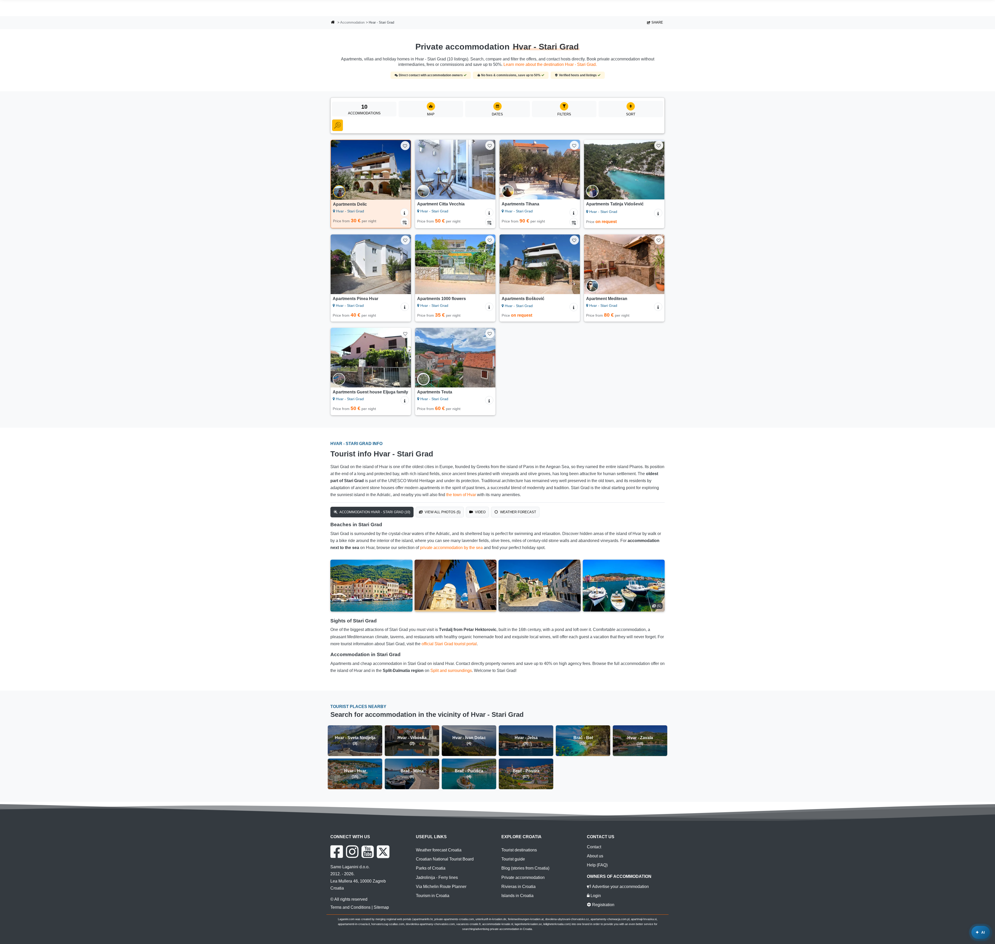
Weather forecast (517, 512)
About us (595, 856)
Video (480, 512)
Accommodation (352, 22)
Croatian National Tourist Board (445, 859)
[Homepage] (333, 23)
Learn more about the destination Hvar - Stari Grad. (550, 64)
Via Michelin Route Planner (441, 886)
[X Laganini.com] (383, 851)
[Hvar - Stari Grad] (371, 586)
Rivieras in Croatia (518, 886)
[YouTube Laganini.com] (367, 851)
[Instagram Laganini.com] (352, 851)
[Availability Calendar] (404, 222)
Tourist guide (513, 859)
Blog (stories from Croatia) (525, 868)
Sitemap (381, 907)
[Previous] (340, 170)
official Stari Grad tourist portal (449, 644)
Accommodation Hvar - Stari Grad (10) (374, 512)
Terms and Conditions (350, 907)
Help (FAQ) (597, 865)
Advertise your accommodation (620, 886)
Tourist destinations (519, 850)
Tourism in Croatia (432, 895)
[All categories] (337, 125)
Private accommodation (523, 877)
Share (656, 22)
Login (595, 895)
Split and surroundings (451, 670)
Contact (594, 847)
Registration (602, 905)
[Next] (402, 170)
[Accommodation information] (404, 212)
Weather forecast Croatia (438, 850)
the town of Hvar (461, 494)
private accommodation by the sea (451, 547)
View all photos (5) (442, 512)
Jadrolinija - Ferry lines (437, 877)
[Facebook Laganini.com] (336, 851)
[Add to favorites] (405, 145)
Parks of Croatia (430, 868)
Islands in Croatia (517, 895)
